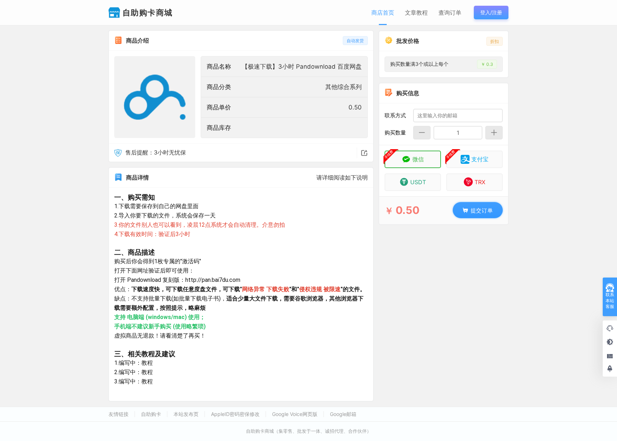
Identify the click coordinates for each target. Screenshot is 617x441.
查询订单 (449, 12)
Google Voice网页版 (294, 414)
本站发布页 (186, 414)
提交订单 (481, 210)
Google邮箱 (343, 414)
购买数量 (395, 132)
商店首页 (382, 12)
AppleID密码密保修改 (235, 414)
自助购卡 (151, 414)
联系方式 (395, 115)
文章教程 (416, 12)
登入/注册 (491, 12)
